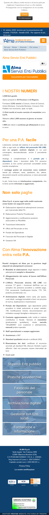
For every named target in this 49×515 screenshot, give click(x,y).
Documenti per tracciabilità (24, 77)
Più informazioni (24, 18)
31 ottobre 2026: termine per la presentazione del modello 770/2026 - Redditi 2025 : (24, 32)
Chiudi (24, 14)
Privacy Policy (24, 466)
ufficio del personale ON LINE (33, 147)
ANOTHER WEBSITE (14, 514)
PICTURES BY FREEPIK (37, 514)
